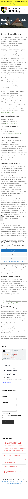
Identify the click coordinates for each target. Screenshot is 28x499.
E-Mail (4, 408)
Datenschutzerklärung (15, 261)
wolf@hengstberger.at (11, 123)
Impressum (22, 261)
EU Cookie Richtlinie (14, 483)
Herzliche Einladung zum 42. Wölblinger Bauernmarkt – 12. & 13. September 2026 (14, 450)
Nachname (5, 402)
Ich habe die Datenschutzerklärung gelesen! (12, 416)
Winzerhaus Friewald (12, 370)
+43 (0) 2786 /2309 (15, 3)
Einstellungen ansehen (14, 258)
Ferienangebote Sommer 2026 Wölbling (15, 459)
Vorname (4, 396)
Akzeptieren (14, 250)
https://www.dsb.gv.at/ (7, 112)
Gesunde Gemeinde (9, 462)
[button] (26, 237)
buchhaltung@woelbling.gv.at (13, 134)
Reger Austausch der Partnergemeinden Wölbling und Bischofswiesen (13, 471)
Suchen (24, 430)
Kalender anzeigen (6, 382)
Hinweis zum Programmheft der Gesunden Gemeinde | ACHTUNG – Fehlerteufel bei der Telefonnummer (14, 443)
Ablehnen (14, 254)
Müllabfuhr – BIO (11, 375)
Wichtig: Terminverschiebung (12, 455)
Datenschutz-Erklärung (18, 481)
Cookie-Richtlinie (6, 261)
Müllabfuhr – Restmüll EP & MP (14, 379)
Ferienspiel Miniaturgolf (10, 466)
